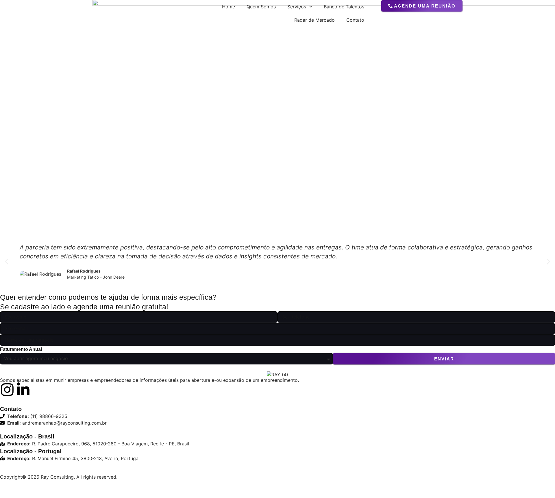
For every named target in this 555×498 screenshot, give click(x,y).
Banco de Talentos (344, 7)
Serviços (296, 7)
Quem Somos (261, 7)
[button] (6, 261)
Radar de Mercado (314, 20)
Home (228, 7)
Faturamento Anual (21, 349)
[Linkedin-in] (23, 389)
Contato (355, 20)
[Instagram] (7, 389)
